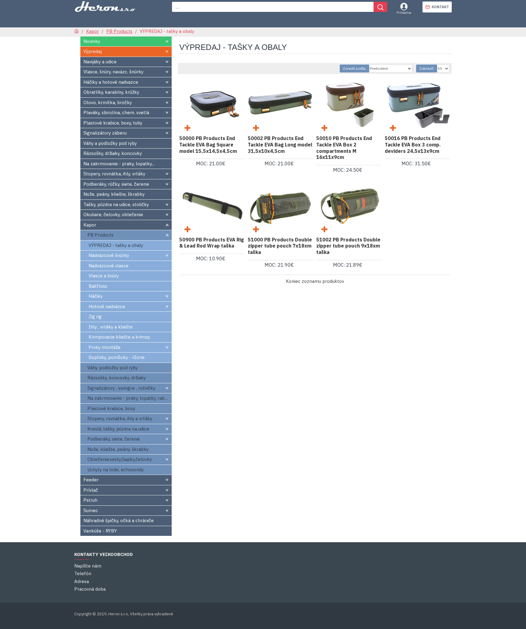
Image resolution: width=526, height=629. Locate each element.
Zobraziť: (426, 68)
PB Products (119, 31)
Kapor (92, 31)
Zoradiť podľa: (354, 68)
